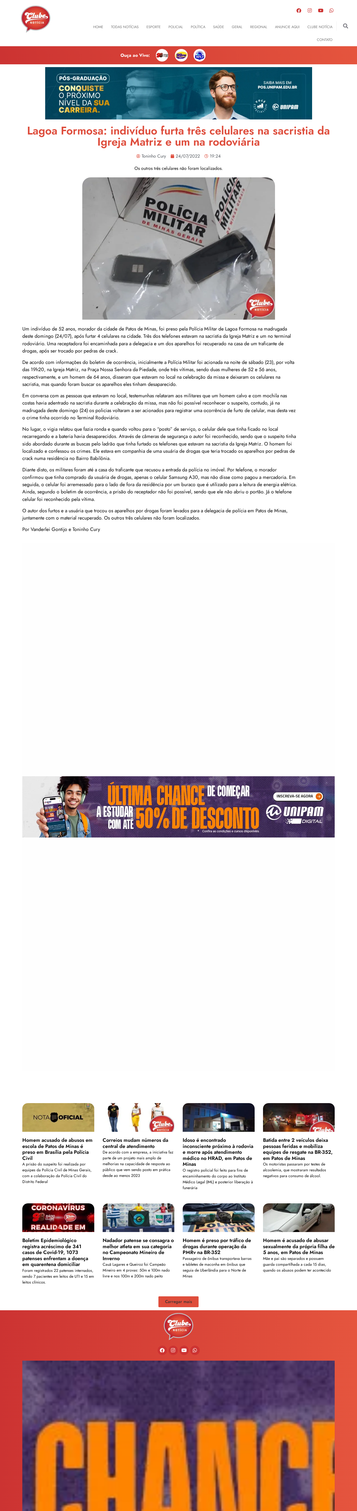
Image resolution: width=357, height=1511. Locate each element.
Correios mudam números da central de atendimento (135, 1143)
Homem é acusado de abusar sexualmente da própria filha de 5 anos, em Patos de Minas (299, 1246)
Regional (258, 27)
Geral (237, 27)
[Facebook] (299, 10)
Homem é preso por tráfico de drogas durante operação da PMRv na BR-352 (217, 1246)
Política (198, 27)
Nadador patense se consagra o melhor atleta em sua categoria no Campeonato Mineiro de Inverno (138, 1249)
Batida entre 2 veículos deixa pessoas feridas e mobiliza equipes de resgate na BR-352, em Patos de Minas (298, 1149)
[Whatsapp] (331, 10)
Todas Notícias (125, 27)
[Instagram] (310, 10)
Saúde (218, 27)
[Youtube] (320, 10)
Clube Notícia (319, 27)
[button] (345, 26)
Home (98, 27)
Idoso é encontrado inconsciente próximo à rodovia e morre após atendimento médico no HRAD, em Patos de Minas (218, 1152)
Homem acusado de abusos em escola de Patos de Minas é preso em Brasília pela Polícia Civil (57, 1149)
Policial (175, 27)
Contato (324, 39)
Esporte (153, 27)
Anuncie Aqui (287, 27)
